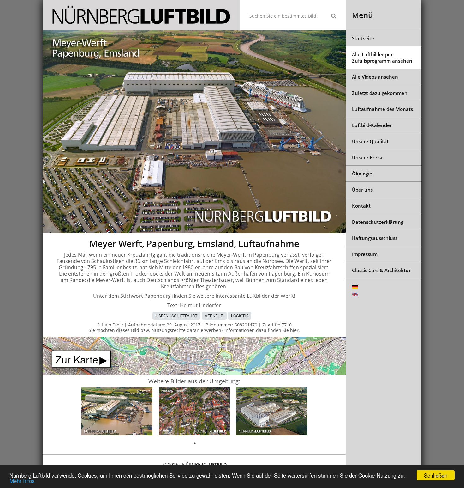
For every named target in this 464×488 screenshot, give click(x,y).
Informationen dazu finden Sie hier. (262, 330)
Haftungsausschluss (374, 238)
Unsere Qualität (370, 141)
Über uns (362, 189)
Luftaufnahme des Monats (382, 109)
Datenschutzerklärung (377, 222)
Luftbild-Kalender (372, 125)
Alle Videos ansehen (375, 77)
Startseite (363, 38)
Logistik (239, 315)
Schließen (435, 475)
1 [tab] (195, 443)
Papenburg (266, 254)
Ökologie (362, 173)
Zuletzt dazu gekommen (379, 93)
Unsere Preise (368, 157)
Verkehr (214, 315)
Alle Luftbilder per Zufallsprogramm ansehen (382, 57)
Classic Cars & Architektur (381, 270)
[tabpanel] (116, 412)
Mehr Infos (22, 481)
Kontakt (361, 206)
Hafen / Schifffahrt (176, 315)
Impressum (365, 254)
